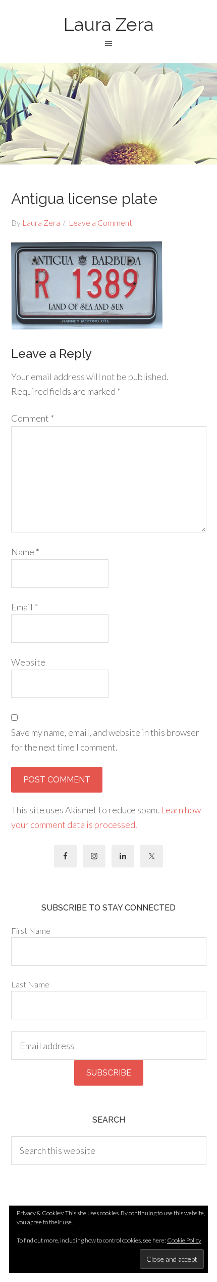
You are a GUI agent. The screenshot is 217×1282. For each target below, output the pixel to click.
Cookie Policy (184, 1240)
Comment (32, 418)
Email (24, 606)
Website (28, 662)
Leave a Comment (100, 222)
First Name (30, 930)
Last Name (30, 984)
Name (25, 551)
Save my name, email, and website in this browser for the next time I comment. (105, 740)
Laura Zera (108, 24)
